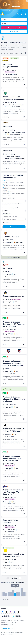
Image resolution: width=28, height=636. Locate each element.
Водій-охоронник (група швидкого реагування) (13, 555)
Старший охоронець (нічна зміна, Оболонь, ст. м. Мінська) (14, 399)
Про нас (16, 620)
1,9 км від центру (9, 531)
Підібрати (15, 31)
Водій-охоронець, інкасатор (10, 521)
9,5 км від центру (10, 436)
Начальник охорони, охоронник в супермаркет (14, 98)
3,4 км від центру (10, 470)
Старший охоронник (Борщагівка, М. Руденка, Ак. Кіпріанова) (13, 324)
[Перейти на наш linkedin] (14, 612)
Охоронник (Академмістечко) (10, 65)
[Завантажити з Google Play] (17, 616)
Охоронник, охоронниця (13, 296)
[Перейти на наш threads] (6, 612)
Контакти (9, 620)
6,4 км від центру (15, 106)
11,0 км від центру (20, 158)
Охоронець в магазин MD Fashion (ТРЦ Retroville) (13, 430)
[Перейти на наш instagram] (10, 612)
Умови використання (7, 624)
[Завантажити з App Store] (6, 616)
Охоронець (7, 127)
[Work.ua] (2, 13)
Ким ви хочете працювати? (10, 208)
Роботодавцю (21, 10)
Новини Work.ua (5, 622)
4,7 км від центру (17, 134)
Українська (4, 608)
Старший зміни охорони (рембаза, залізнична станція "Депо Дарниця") (13, 363)
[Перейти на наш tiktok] (18, 612)
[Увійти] (25, 14)
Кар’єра (22, 620)
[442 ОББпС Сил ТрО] (19, 351)
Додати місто (6, 222)
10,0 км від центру (10, 503)
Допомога (14, 622)
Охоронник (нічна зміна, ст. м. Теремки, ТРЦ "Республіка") (13, 492)
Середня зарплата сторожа (12, 582)
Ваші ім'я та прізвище (9, 198)
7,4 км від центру (9, 409)
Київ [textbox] (5, 23)
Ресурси (3, 620)
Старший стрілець (11, 236)
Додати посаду (7, 213)
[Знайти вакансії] (18, 14)
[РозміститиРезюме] (21, 14)
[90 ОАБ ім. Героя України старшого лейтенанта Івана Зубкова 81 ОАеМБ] (8, 351)
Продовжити (14, 227)
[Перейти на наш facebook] (2, 612)
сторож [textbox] (4, 19)
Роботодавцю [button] (6, 628)
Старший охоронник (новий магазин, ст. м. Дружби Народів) (12, 458)
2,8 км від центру (10, 276)
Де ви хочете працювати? (10, 216)
